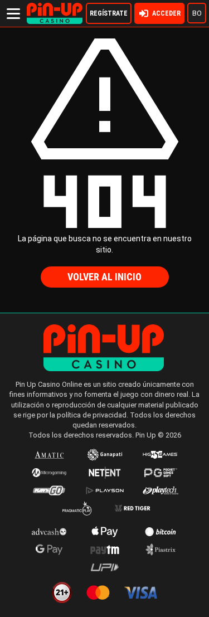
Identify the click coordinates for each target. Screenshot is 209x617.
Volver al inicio (104, 277)
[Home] (54, 7)
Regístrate (109, 13)
